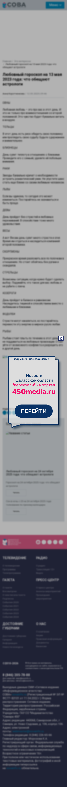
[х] (33, 393)
